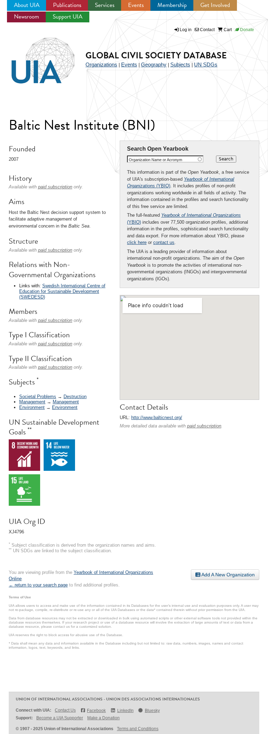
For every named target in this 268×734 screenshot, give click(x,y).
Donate (246, 29)
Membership (172, 5)
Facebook (96, 710)
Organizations (101, 64)
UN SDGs (205, 64)
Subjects (180, 64)
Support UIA (67, 16)
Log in (186, 29)
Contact (207, 29)
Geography (153, 64)
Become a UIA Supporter (59, 717)
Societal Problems (37, 396)
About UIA (26, 5)
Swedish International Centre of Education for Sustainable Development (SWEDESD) (62, 291)
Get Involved (215, 5)
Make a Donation (103, 717)
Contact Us (65, 710)
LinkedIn (125, 710)
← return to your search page (38, 585)
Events (136, 5)
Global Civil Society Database (156, 55)
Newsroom (26, 16)
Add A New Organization (227, 574)
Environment (32, 407)
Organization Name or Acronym (155, 160)
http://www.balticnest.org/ (156, 417)
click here (137, 242)
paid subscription (204, 426)
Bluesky (152, 710)
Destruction (75, 396)
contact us (163, 242)
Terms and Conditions (137, 728)
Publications (67, 5)
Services (104, 5)
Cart (227, 29)
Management (32, 401)
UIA (35, 56)
